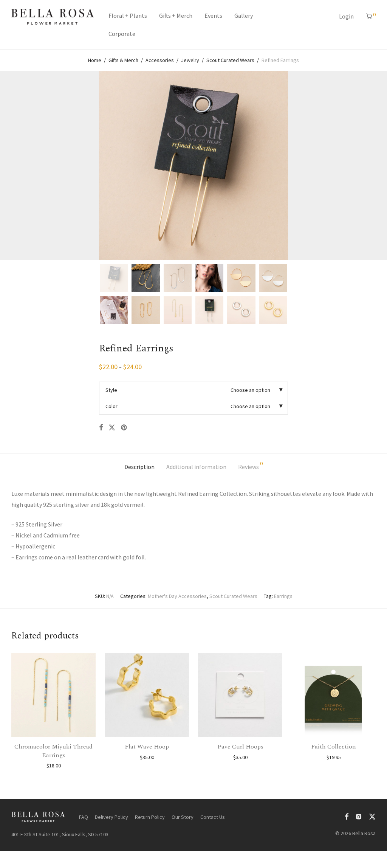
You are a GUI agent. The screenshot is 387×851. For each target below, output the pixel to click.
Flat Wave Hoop (147, 746)
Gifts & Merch (123, 60)
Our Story (183, 817)
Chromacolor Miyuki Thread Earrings (53, 750)
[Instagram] (358, 815)
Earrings (283, 596)
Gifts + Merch (175, 15)
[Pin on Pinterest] (124, 428)
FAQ (83, 817)
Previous (13, 165)
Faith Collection (333, 746)
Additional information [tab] (196, 467)
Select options (53, 765)
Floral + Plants (127, 15)
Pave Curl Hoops (240, 746)
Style (111, 390)
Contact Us (212, 817)
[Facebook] (346, 815)
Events (213, 15)
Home (94, 60)
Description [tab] (139, 467)
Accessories (160, 60)
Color (111, 406)
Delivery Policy (111, 817)
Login (346, 16)
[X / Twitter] (372, 815)
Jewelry (190, 60)
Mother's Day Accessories (177, 596)
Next (374, 165)
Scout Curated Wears (230, 60)
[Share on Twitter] (111, 428)
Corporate (121, 33)
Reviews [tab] (250, 466)
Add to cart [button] (146, 757)
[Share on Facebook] (101, 428)
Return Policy (150, 817)
